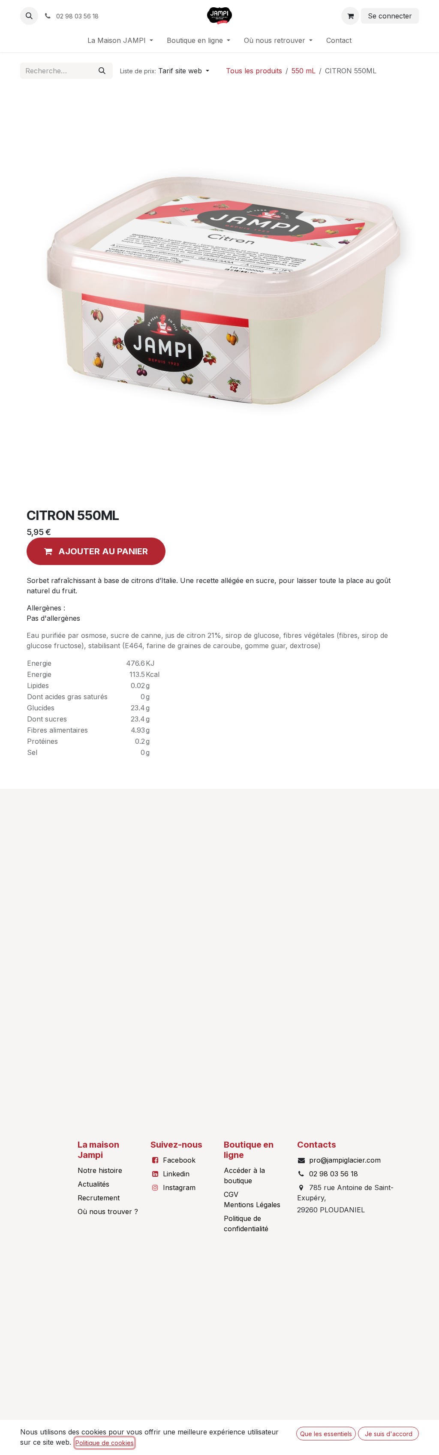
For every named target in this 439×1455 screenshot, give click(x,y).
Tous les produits (254, 70)
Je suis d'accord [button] (388, 1433)
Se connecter (390, 16)
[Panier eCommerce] (350, 16)
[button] (29, 16)
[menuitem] (120, 40)
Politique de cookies (104, 1442)
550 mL (304, 70)
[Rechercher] (102, 71)
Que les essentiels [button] (326, 1433)
